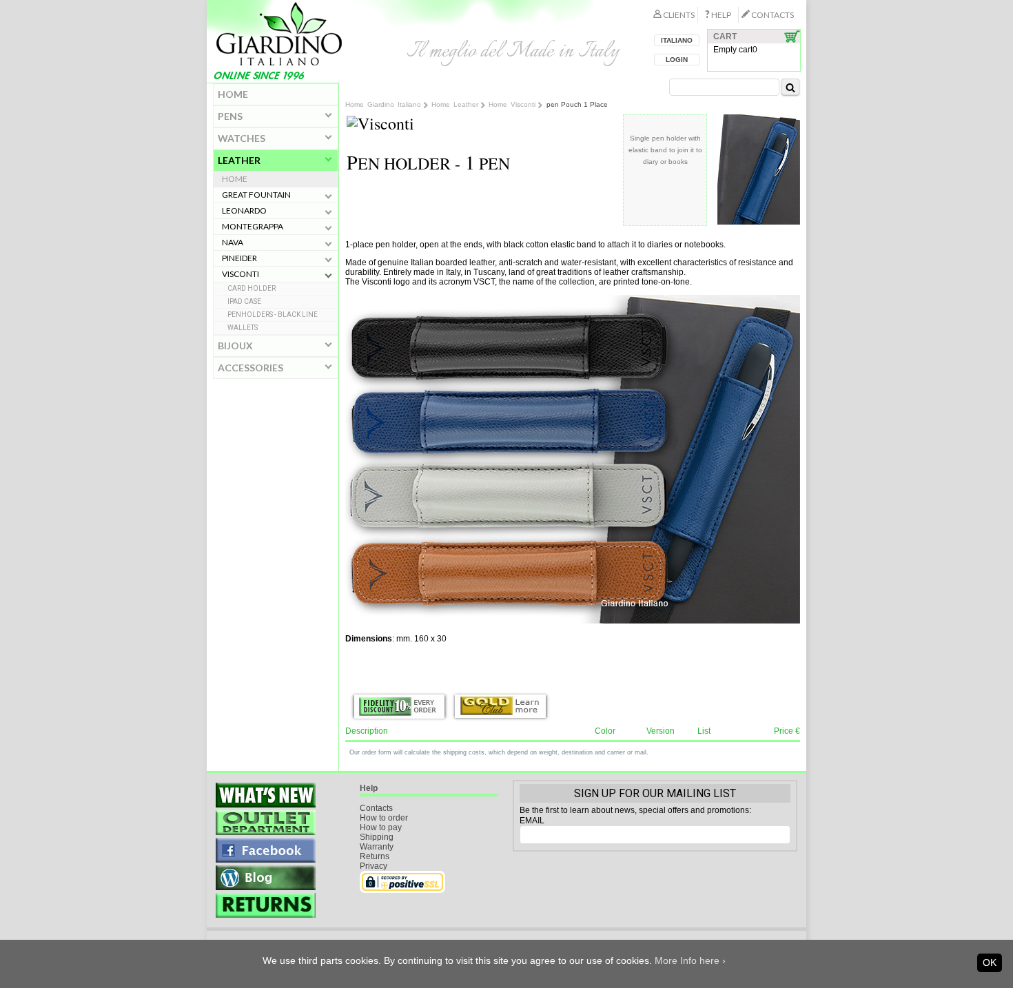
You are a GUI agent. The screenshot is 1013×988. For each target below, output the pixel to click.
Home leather (454, 104)
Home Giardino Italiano (383, 104)
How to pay (381, 827)
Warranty (376, 847)
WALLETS (242, 327)
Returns (374, 856)
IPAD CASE (244, 301)
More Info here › (690, 960)
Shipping (376, 837)
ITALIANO (677, 40)
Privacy (373, 866)
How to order (384, 818)
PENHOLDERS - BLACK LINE (272, 314)
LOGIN (677, 59)
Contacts (376, 808)
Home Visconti (512, 104)
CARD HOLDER (251, 288)
